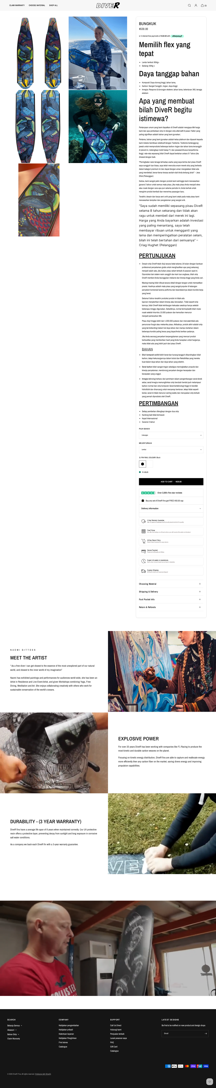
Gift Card (113, 1046)
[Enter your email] (206, 1033)
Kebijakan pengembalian (69, 1025)
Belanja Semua (13, 1025)
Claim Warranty (13, 1038)
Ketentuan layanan (66, 1033)
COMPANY (64, 1020)
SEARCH (11, 1020)
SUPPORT (115, 1020)
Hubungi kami (115, 1029)
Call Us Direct (115, 1025)
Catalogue (63, 1046)
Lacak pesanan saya (118, 1038)
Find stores (63, 1042)
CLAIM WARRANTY (17, 5)
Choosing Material (147, 583)
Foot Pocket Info (147, 599)
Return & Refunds (147, 607)
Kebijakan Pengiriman (68, 1038)
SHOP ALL (53, 5)
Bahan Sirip (12, 1034)
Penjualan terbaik (117, 1033)
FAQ (112, 1042)
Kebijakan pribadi (66, 1029)
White (149, 464)
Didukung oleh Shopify (43, 1074)
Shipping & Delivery (148, 591)
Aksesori (10, 1029)
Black (142, 464)
